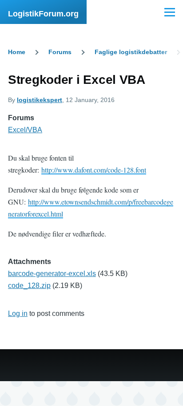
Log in (18, 313)
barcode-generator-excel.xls (52, 273)
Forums (60, 51)
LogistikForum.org (43, 13)
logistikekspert (39, 99)
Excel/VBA (25, 130)
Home (16, 51)
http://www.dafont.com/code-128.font (93, 169)
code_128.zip (29, 285)
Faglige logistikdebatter (131, 51)
